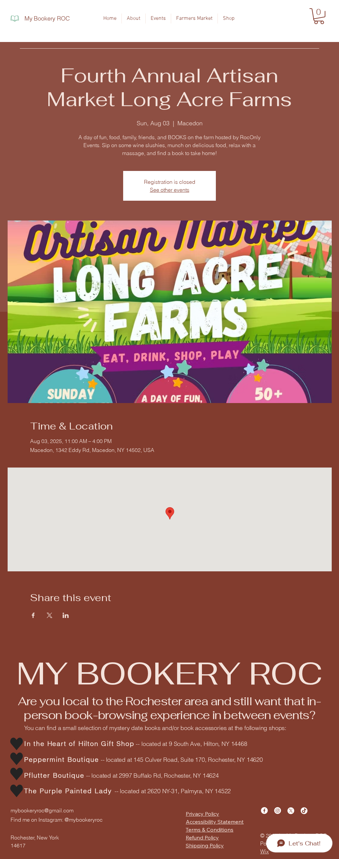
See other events (169, 189)
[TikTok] (304, 810)
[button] (319, 16)
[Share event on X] (49, 615)
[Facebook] (264, 810)
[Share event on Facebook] (33, 615)
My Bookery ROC (47, 18)
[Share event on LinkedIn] (66, 615)
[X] (291, 810)
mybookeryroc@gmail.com (42, 810)
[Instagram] (277, 810)
